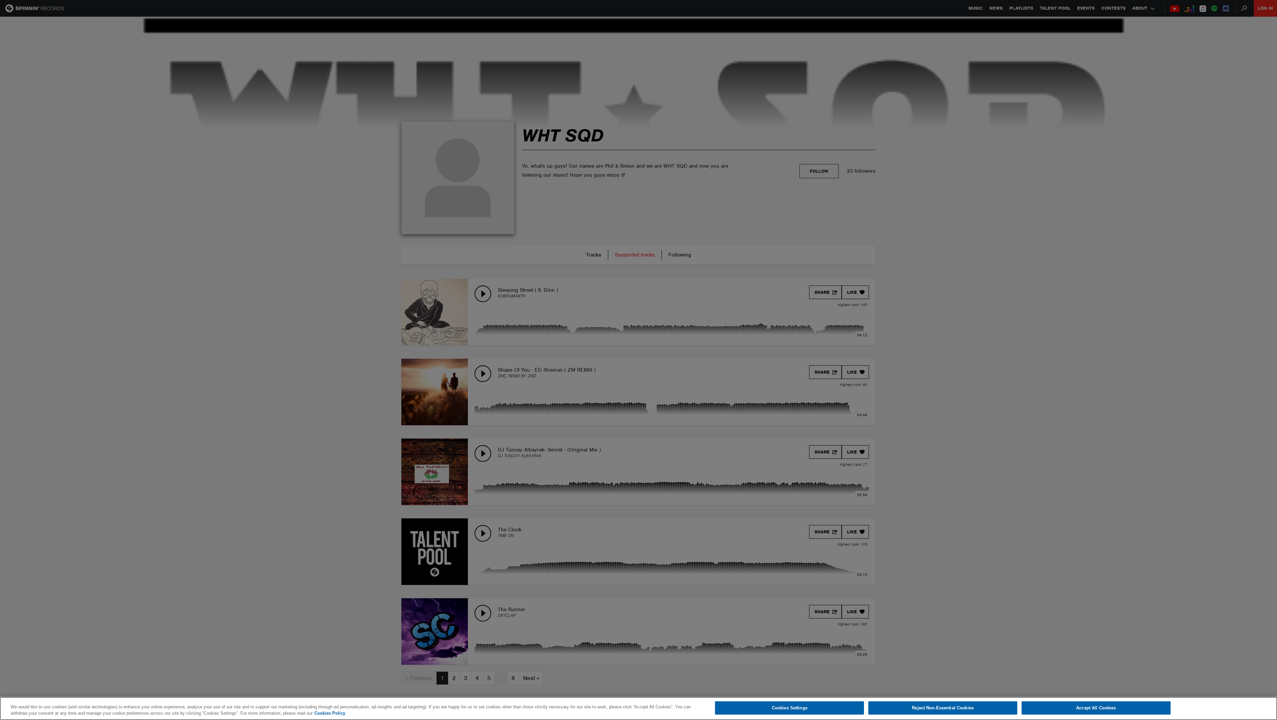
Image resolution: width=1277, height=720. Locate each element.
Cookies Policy (329, 713)
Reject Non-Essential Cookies (943, 707)
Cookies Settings (789, 707)
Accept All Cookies (1096, 707)
